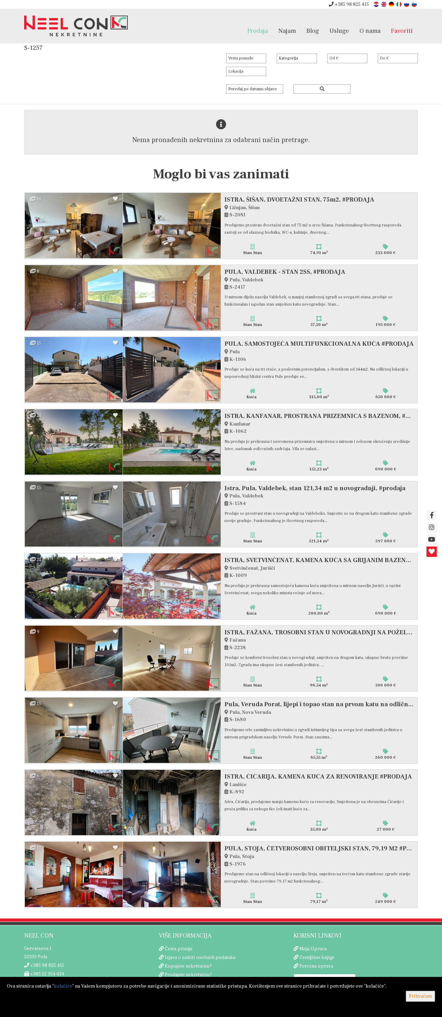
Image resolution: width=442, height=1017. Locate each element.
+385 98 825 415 (351, 4)
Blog (312, 31)
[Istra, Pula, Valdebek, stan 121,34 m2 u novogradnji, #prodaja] (74, 514)
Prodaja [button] (257, 31)
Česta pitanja (178, 949)
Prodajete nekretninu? (188, 975)
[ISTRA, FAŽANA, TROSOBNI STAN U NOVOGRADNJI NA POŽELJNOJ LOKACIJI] (74, 658)
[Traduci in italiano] (399, 4)
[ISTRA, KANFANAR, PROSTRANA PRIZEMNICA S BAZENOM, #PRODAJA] (74, 442)
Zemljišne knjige (317, 957)
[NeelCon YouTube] (431, 539)
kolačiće (63, 986)
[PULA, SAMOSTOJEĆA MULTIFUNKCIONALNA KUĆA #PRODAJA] (74, 369)
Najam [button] (287, 31)
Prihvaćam (420, 996)
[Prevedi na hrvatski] (377, 4)
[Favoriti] (431, 552)
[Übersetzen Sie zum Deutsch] (392, 4)
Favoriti (402, 31)
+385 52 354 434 (46, 974)
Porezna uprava (316, 966)
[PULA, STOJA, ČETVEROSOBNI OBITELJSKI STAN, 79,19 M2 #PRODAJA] (74, 874)
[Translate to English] (384, 4)
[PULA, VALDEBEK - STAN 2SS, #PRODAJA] (74, 297)
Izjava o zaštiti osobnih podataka (200, 957)
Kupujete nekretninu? (188, 966)
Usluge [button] (339, 31)
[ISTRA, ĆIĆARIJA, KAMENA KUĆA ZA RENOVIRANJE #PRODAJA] (74, 802)
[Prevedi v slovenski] (415, 4)
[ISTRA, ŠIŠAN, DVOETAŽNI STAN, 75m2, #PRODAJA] (74, 225)
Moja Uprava (313, 949)
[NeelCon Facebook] (431, 515)
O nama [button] (370, 31)
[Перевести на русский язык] (407, 4)
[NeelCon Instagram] (431, 527)
